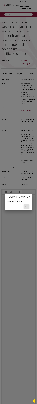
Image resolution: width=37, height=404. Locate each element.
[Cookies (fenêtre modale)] (34, 401)
